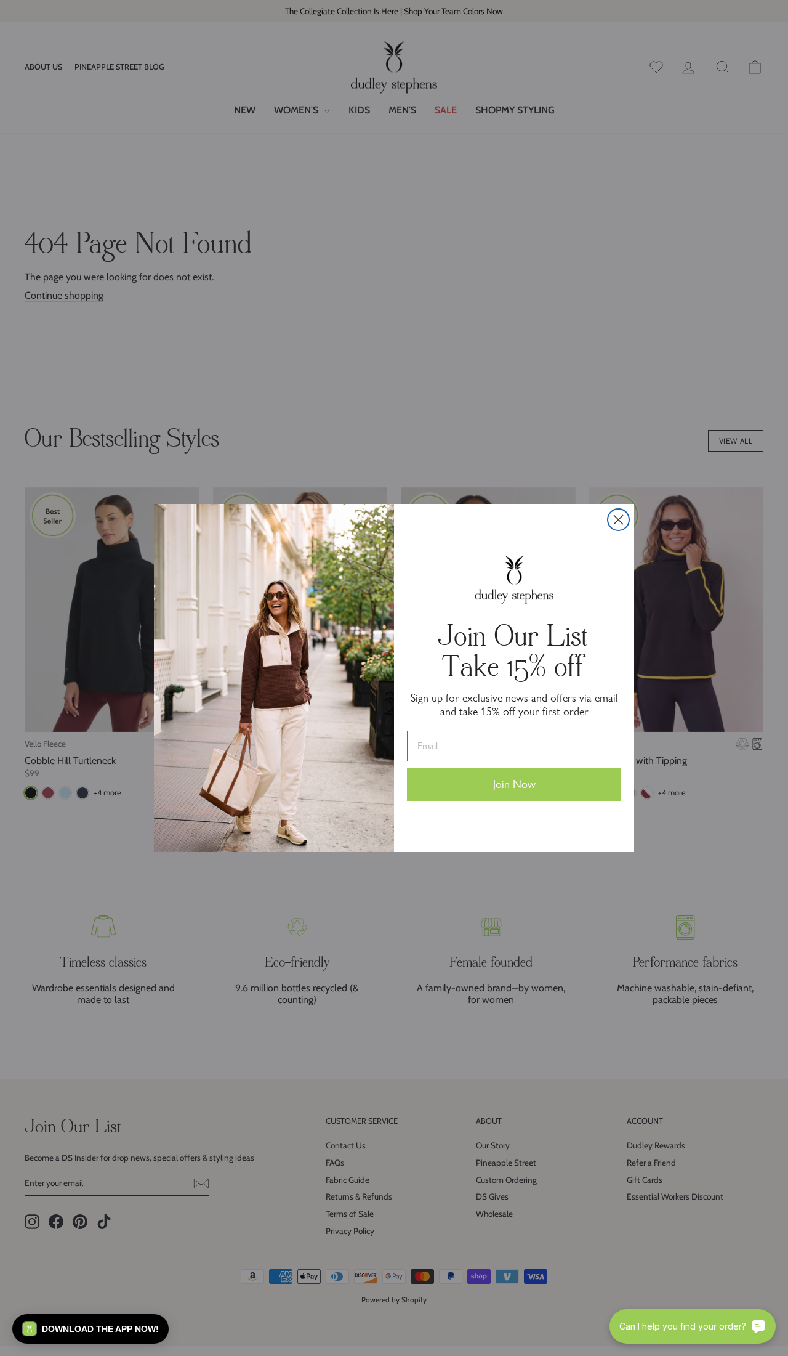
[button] (90, 1329)
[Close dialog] (618, 519)
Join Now (514, 784)
